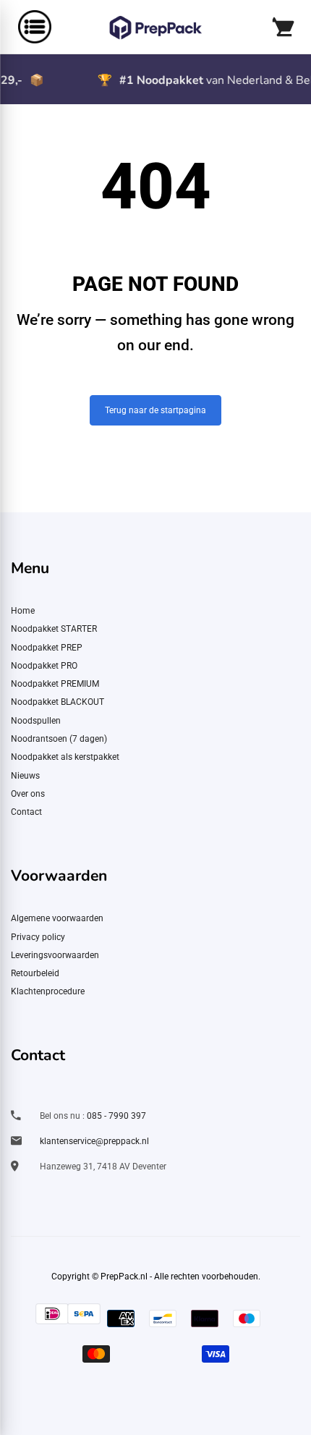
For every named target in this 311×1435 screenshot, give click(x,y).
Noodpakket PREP (46, 648)
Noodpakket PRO (44, 666)
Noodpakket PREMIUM (55, 684)
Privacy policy (38, 937)
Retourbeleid (35, 973)
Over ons (28, 794)
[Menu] (27, 26)
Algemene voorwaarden (57, 918)
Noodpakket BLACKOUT (57, 702)
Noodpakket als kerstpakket (65, 757)
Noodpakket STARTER (54, 629)
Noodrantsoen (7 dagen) (59, 739)
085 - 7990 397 (116, 1116)
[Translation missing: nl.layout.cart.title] (282, 27)
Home (23, 611)
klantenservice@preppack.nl (94, 1141)
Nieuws (25, 776)
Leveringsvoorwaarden (55, 955)
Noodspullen (36, 721)
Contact (26, 812)
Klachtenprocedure (48, 991)
